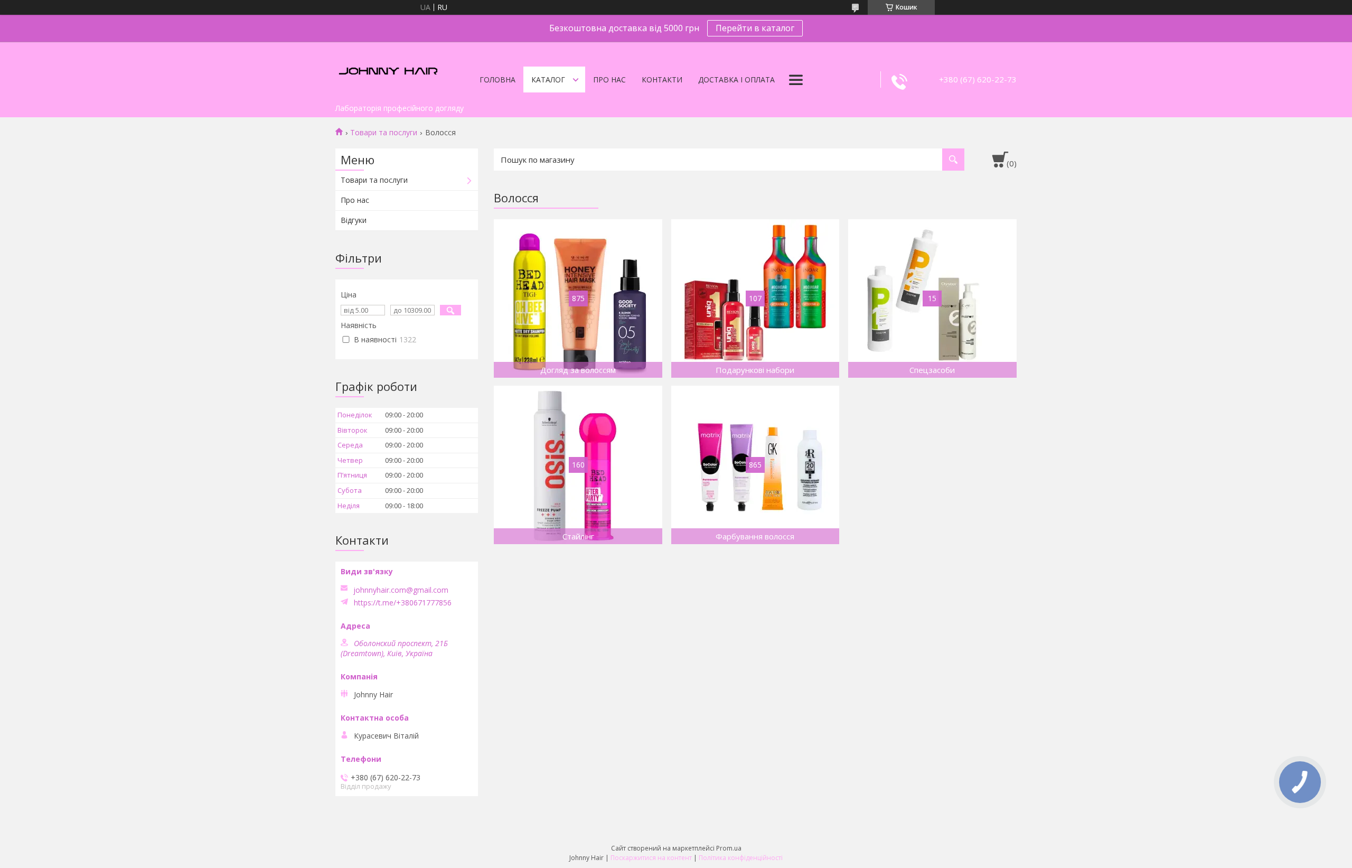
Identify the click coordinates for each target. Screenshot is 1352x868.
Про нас (609, 79)
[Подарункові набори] (755, 298)
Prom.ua (728, 848)
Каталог (548, 79)
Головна (497, 79)
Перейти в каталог (755, 28)
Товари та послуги (383, 132)
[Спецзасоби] (932, 298)
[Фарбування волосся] (755, 465)
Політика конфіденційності (741, 857)
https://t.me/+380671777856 (403, 603)
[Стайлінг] (578, 465)
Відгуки (354, 220)
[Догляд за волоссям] (578, 298)
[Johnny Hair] (388, 70)
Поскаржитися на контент (651, 857)
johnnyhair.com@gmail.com (400, 590)
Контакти (662, 79)
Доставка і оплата (736, 79)
